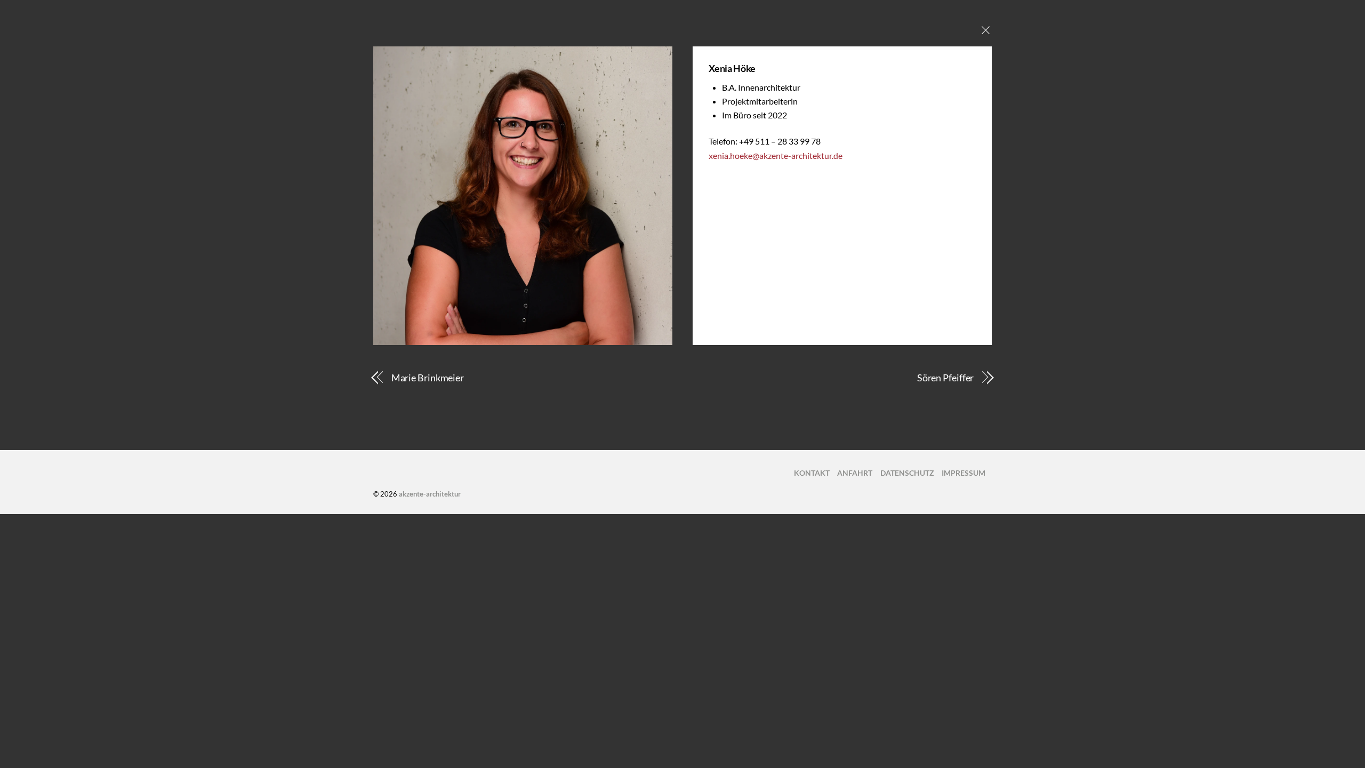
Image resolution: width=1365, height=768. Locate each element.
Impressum (963, 472)
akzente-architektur (430, 494)
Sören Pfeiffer (945, 377)
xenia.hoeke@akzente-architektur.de (775, 155)
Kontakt (812, 472)
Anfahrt (854, 472)
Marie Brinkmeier (427, 377)
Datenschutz (907, 472)
